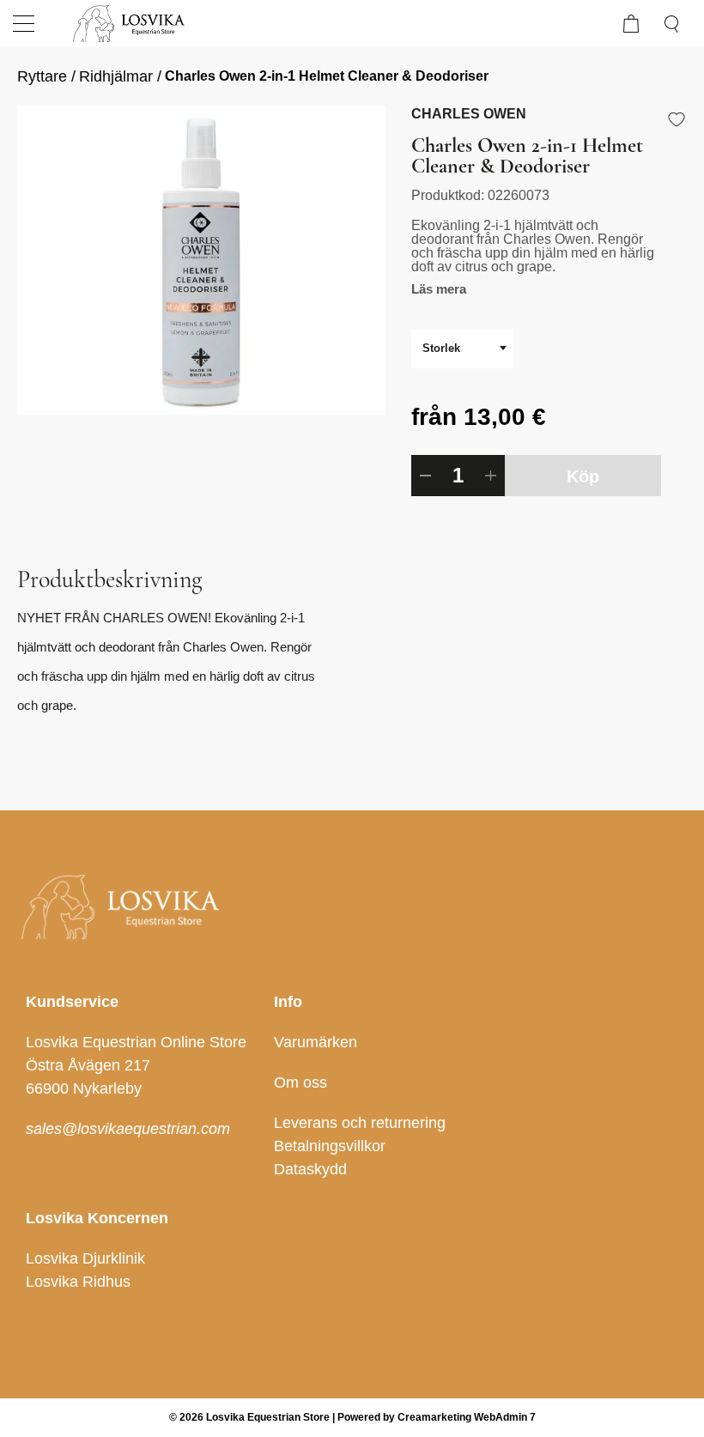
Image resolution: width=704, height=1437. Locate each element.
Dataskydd (310, 1169)
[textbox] (462, 348)
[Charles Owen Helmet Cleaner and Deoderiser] (201, 260)
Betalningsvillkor (329, 1146)
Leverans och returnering (360, 1122)
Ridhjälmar (116, 76)
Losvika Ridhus (78, 1281)
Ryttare (42, 76)
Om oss (300, 1082)
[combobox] (462, 349)
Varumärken (315, 1042)
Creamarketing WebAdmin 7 (467, 1417)
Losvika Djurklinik (85, 1258)
